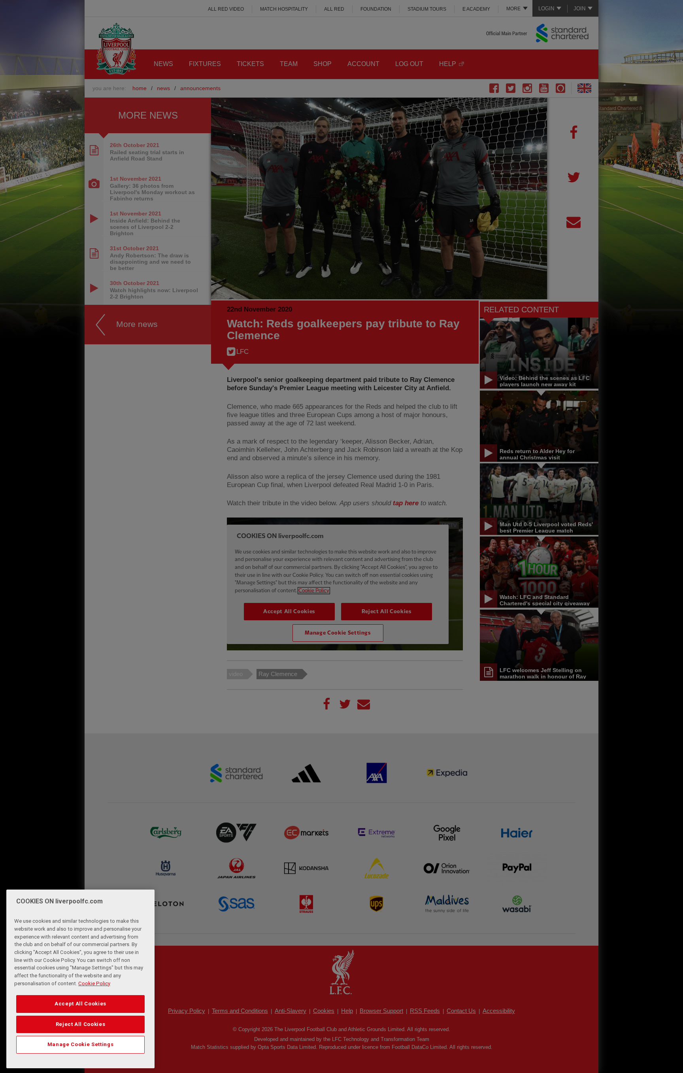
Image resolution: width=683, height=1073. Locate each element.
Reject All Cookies (81, 1024)
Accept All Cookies (80, 1004)
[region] (80, 979)
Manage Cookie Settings (80, 1044)
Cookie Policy (94, 983)
